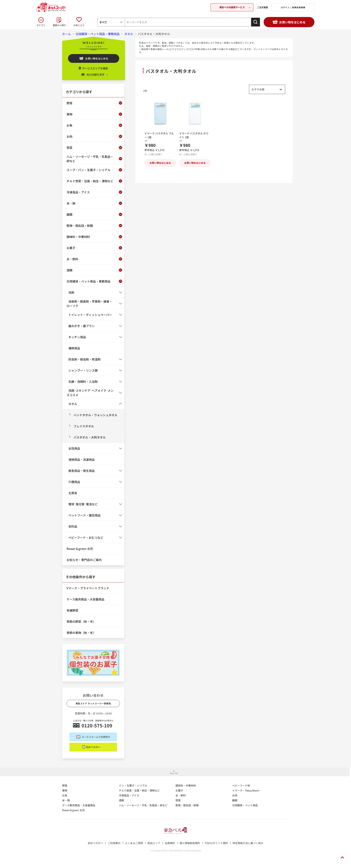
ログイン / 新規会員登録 (293, 7)
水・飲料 (181, 795)
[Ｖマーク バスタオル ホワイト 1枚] (195, 113)
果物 (64, 790)
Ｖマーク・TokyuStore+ (246, 790)
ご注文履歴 (262, 7)
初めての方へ (93, 747)
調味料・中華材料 (186, 785)
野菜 (64, 785)
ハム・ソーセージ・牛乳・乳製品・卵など (143, 805)
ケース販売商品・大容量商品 (78, 805)
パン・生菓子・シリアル (133, 785)
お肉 (234, 795)
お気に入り (78, 25)
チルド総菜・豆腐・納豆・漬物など (139, 790)
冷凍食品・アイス (129, 795)
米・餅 (66, 800)
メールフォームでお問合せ (96, 737)
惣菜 (178, 800)
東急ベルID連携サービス (232, 7)
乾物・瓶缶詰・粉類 (187, 805)
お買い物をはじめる (292, 22)
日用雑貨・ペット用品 (245, 805)
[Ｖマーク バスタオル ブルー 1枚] (160, 113)
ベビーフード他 (241, 785)
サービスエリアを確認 (95, 68)
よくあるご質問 (134, 843)
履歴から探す (59, 25)
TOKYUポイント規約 (216, 843)
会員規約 (170, 843)
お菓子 (179, 790)
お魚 (64, 795)
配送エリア (154, 843)
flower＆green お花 (73, 810)
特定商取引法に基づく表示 (248, 843)
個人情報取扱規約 (190, 843)
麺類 (234, 800)
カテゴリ (41, 25)
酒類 (121, 800)
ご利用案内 (114, 843)
